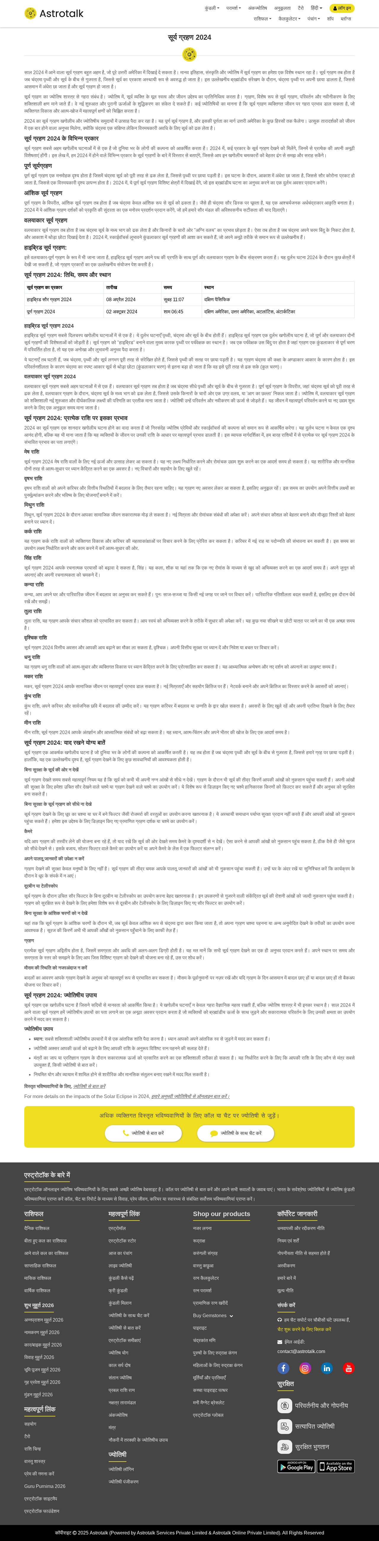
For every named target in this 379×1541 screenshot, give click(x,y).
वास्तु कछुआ (203, 1265)
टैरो (301, 8)
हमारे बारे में (286, 1278)
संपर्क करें (286, 1305)
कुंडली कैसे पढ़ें (121, 1278)
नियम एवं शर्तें (288, 1240)
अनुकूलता (282, 8)
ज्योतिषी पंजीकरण (124, 1481)
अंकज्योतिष (257, 8)
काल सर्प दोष (120, 1365)
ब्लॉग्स (346, 18)
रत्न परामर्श (202, 1290)
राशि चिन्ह (32, 1448)
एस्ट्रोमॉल (117, 1228)
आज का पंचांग (120, 1253)
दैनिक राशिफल (36, 1228)
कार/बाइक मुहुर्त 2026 (43, 1344)
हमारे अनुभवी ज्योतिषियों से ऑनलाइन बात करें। (190, 1096)
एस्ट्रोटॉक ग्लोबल (208, 1415)
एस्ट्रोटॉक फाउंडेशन (41, 1511)
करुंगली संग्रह (205, 1253)
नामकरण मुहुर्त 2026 (42, 1332)
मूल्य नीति (285, 1290)
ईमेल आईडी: (301, 1346)
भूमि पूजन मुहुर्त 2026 (42, 1369)
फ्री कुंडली (118, 1290)
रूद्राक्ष (199, 1240)
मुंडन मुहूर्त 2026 (38, 1394)
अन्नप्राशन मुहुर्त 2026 (43, 1320)
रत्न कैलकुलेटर (206, 1278)
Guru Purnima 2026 (44, 1486)
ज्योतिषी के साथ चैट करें (129, 1315)
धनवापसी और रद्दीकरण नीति (301, 1228)
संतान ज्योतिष (120, 1377)
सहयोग (30, 1424)
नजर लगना (202, 1228)
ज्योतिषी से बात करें (89, 1086)
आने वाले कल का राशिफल (46, 1253)
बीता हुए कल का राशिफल (45, 1240)
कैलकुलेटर (288, 18)
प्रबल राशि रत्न (122, 1390)
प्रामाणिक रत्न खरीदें (210, 1303)
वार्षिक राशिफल (37, 1290)
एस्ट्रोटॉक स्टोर (122, 1240)
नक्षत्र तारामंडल (122, 1402)
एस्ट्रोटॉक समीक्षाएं (125, 1340)
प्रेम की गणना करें (39, 1473)
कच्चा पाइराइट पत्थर (210, 1390)
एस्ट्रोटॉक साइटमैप (40, 1498)
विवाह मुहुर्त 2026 (39, 1357)
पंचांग (312, 18)
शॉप (330, 18)
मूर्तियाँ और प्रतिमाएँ (209, 1377)
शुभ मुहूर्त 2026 (39, 1305)
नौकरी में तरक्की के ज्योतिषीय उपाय (138, 1440)
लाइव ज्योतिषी (120, 1265)
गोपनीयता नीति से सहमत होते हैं (303, 1253)
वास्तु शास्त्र (34, 1461)
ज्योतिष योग (118, 1352)
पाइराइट (200, 1328)
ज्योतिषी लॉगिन (121, 1469)
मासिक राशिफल (37, 1278)
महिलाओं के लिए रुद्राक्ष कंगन (218, 1365)
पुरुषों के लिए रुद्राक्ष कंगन (215, 1352)
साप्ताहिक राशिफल (40, 1265)
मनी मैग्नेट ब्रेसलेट (208, 1402)
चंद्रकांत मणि (204, 1340)
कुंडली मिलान (120, 1303)
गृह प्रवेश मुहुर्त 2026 (42, 1382)
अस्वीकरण (286, 1265)
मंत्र (112, 1427)
